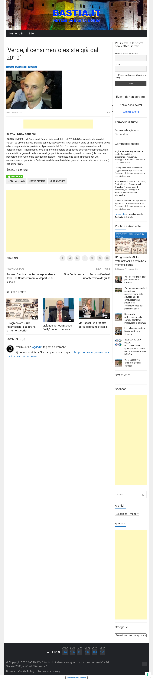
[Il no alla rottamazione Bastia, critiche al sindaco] (118, 331)
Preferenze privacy (49, 671)
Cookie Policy (26, 671)
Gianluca (120, 269)
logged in (37, 347)
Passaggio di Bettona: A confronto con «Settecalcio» (127, 192)
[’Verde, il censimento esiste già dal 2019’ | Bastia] (76, 14)
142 (87, 652)
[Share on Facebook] (62, 258)
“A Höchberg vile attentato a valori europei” (132, 363)
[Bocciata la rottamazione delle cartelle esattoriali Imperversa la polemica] (118, 317)
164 (95, 652)
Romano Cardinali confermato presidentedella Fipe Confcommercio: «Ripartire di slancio (30, 278)
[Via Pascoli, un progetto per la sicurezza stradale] (118, 279)
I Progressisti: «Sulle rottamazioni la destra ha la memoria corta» (21, 326)
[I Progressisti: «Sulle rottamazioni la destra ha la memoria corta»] (131, 243)
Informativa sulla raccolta (76, 678)
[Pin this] (100, 258)
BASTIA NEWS (16, 180)
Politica (32, 67)
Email (117, 64)
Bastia (10, 67)
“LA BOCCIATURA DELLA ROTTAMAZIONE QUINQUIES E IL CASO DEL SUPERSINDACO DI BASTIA (135, 347)
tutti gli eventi (131, 111)
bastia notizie (37, 180)
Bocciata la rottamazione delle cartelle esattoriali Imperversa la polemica (135, 318)
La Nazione (20, 67)
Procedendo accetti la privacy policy (130, 76)
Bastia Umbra (57, 180)
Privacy (10, 671)
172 (102, 652)
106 (72, 652)
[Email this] (107, 258)
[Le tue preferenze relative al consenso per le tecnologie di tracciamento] (148, 675)
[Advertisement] (58, 124)
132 (80, 652)
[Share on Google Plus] (92, 258)
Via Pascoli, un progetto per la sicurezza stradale (135, 280)
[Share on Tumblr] (85, 258)
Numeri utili (16, 33)
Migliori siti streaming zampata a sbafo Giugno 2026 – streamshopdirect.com (129, 154)
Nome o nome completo (126, 53)
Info (31, 33)
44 (65, 652)
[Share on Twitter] (70, 258)
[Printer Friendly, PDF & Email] (14, 176)
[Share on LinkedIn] (77, 258)
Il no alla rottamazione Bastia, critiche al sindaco (134, 331)
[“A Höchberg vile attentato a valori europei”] (118, 363)
